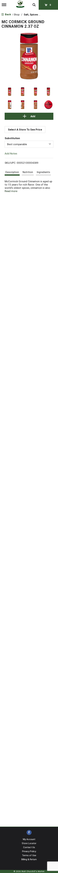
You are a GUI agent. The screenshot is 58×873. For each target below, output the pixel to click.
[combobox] (29, 144)
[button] (10, 92)
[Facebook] (29, 832)
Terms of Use (29, 855)
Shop (16, 14)
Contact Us (29, 847)
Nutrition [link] (28, 172)
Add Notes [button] (11, 153)
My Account (29, 839)
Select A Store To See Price (25, 129)
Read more (11, 191)
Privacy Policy (29, 851)
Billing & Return (29, 859)
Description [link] (12, 172)
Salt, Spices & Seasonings (39, 14)
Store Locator (29, 843)
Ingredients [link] (43, 172)
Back (7, 14)
